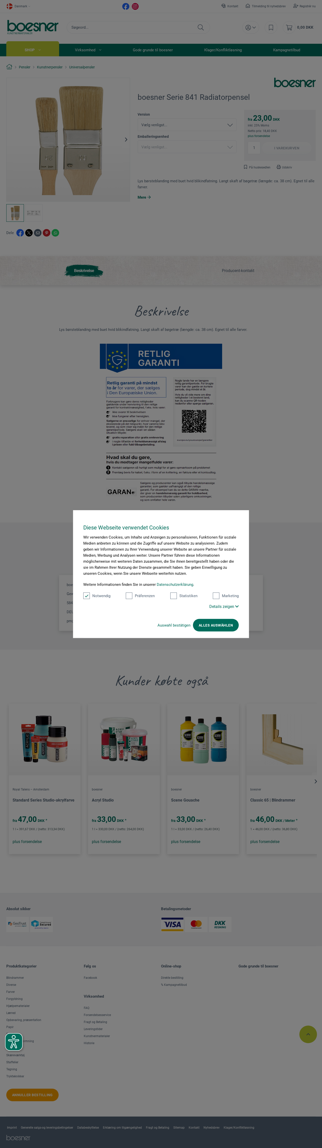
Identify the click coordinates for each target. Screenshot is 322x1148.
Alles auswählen (216, 625)
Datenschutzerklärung (175, 584)
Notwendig (101, 596)
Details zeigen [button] (222, 606)
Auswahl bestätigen (173, 625)
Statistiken (188, 596)
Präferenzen (145, 596)
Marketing (230, 596)
